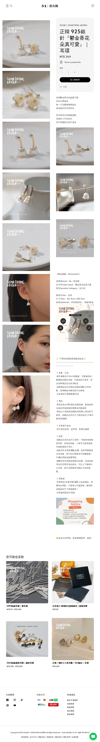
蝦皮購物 (70, 714)
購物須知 (41, 737)
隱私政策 (58, 737)
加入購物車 (75, 79)
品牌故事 (75, 737)
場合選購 (70, 711)
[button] (7, 6)
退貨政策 (50, 737)
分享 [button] (65, 87)
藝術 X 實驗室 (72, 700)
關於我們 (66, 737)
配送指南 (24, 737)
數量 (61, 68)
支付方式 (33, 737)
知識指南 (70, 703)
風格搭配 (70, 707)
